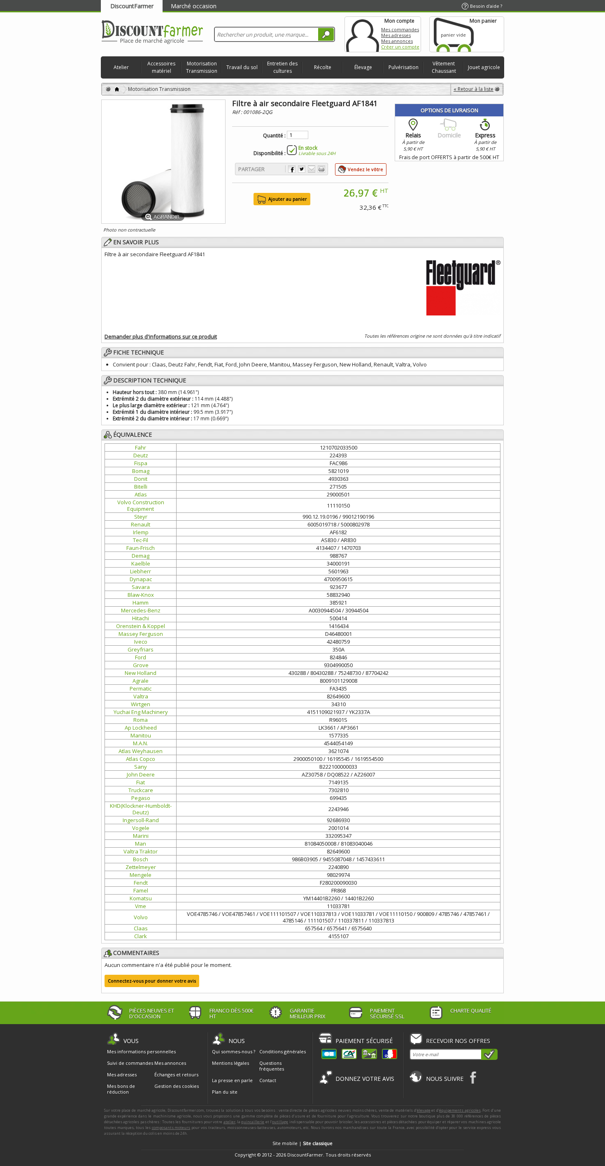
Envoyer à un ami (311, 169)
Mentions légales (230, 1063)
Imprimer (321, 169)
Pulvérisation (404, 67)
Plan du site (224, 1092)
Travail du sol (242, 67)
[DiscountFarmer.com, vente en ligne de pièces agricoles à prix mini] (152, 32)
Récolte (322, 67)
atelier (229, 1121)
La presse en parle (232, 1080)
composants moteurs (171, 1127)
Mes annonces (397, 41)
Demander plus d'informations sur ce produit (161, 336)
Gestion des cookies (176, 1086)
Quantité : (274, 135)
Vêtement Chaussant (444, 67)
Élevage (363, 67)
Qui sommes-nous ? (233, 1051)
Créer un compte (400, 47)
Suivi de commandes (130, 1063)
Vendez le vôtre (365, 169)
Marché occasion (193, 6)
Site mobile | (302, 1143)
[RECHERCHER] (326, 34)
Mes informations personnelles (141, 1052)
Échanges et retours (176, 1075)
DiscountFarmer (132, 6)
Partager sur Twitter (301, 169)
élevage (423, 1110)
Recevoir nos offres (458, 1041)
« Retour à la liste (473, 89)
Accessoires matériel (161, 67)
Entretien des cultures (282, 67)
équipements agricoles (460, 1110)
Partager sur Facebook (292, 169)
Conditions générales (282, 1051)
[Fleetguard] (463, 287)
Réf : (237, 112)
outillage (280, 1121)
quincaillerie (252, 1121)
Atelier (121, 67)
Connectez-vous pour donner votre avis (152, 981)
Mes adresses (396, 35)
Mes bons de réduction (121, 1089)
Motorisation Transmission (201, 67)
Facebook (473, 1077)
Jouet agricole (484, 67)
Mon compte (363, 34)
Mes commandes (400, 29)
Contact (267, 1080)
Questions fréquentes (271, 1066)
